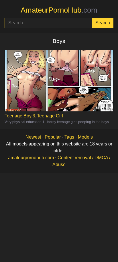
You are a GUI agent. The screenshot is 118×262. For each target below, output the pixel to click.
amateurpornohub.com (31, 157)
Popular (53, 137)
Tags (69, 137)
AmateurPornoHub (59, 10)
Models (85, 137)
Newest (33, 137)
